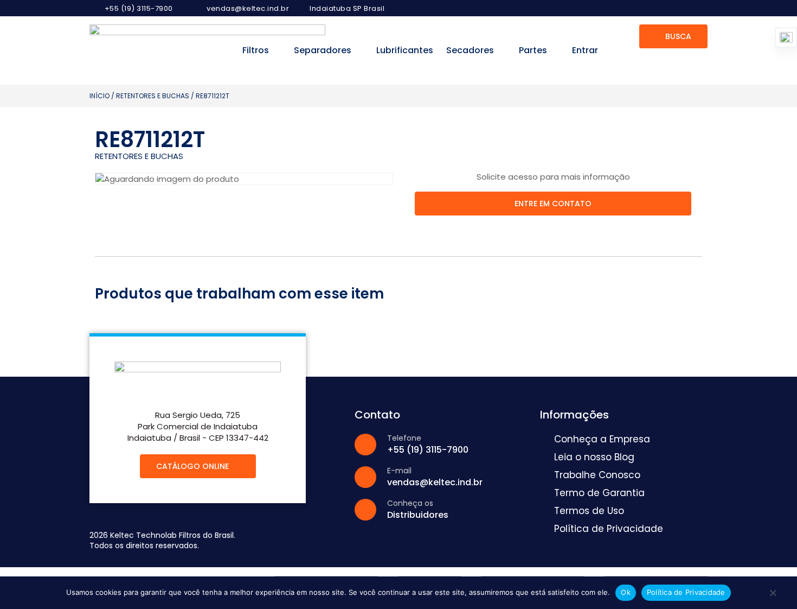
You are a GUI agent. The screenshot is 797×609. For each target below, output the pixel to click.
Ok (626, 592)
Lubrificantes (404, 50)
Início (99, 95)
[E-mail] (365, 477)
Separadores (322, 50)
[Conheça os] (365, 510)
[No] (772, 595)
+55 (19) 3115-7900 (139, 8)
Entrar (585, 50)
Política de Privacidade (686, 592)
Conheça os (410, 503)
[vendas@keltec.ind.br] (197, 8)
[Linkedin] (700, 8)
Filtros (255, 50)
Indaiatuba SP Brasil (347, 8)
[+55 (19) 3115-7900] (95, 8)
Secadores (470, 50)
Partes (533, 50)
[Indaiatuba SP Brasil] (300, 8)
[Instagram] (681, 8)
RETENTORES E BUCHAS (152, 95)
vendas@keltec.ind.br (248, 8)
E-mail (399, 470)
